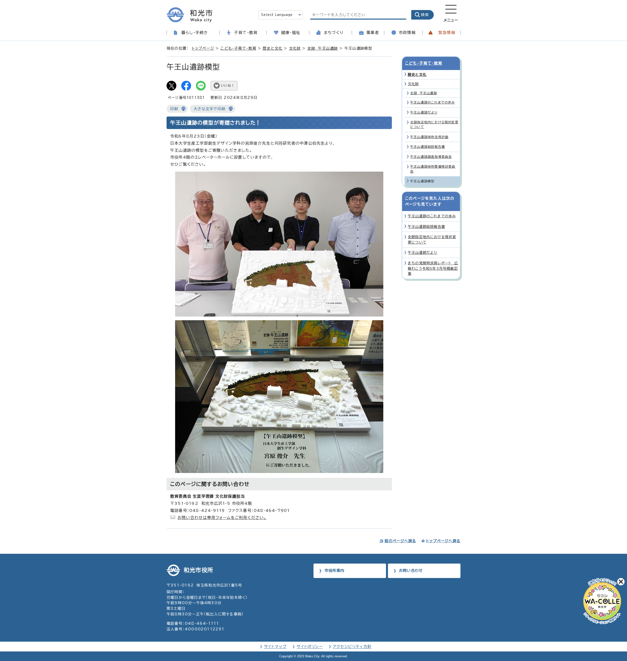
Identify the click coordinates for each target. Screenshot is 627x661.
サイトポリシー (310, 647)
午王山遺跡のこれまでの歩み (432, 102)
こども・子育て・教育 (238, 48)
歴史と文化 (272, 48)
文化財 (295, 48)
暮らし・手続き (194, 33)
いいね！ (228, 85)
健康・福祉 (290, 33)
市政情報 (407, 33)
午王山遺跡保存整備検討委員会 (433, 169)
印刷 (174, 109)
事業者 (372, 33)
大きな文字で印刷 (209, 109)
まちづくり (333, 33)
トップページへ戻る (443, 541)
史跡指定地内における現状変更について (434, 125)
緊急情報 (446, 33)
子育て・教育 (245, 33)
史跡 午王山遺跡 (322, 48)
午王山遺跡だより (423, 112)
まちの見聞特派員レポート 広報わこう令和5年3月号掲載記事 (433, 268)
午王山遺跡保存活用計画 (429, 137)
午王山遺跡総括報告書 (427, 146)
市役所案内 (334, 570)
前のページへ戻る (400, 541)
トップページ (203, 48)
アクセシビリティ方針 (352, 647)
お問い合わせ (411, 570)
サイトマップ (275, 647)
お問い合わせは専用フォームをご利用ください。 (222, 517)
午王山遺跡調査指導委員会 (431, 156)
